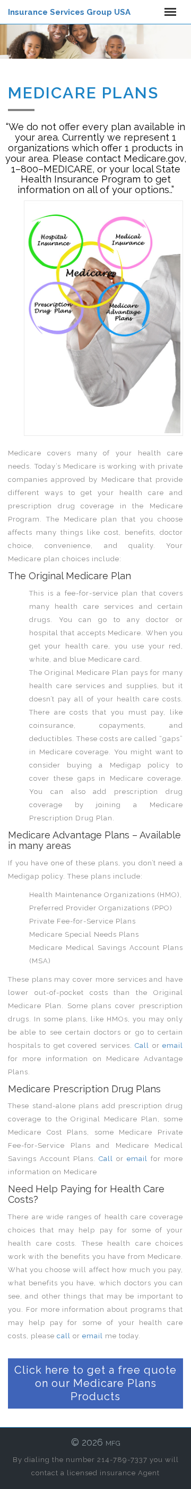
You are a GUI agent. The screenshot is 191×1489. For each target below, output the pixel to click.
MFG (113, 1443)
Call (142, 1045)
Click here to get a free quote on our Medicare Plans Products (95, 1383)
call (64, 1336)
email (172, 1045)
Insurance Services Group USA (69, 12)
